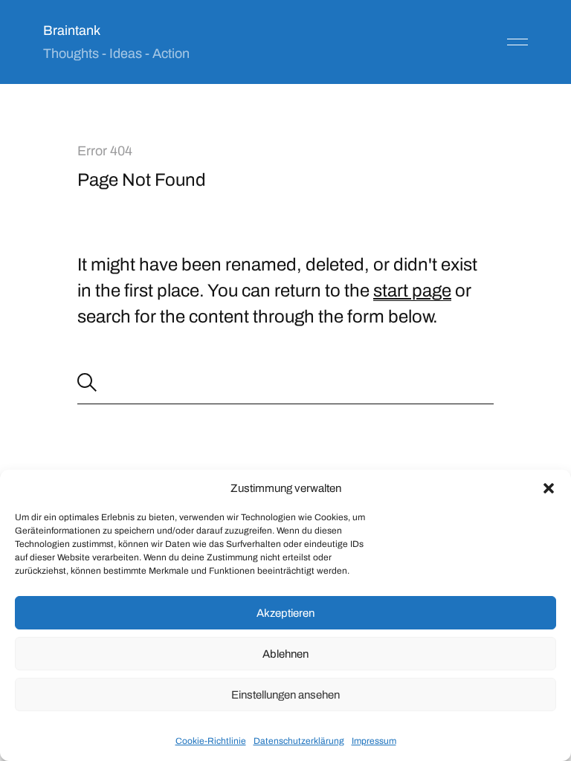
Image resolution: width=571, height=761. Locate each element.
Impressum (374, 741)
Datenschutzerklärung (299, 741)
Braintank (71, 30)
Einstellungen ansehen (285, 695)
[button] (548, 488)
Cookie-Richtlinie (210, 741)
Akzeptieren (285, 613)
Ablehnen (285, 654)
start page (412, 290)
